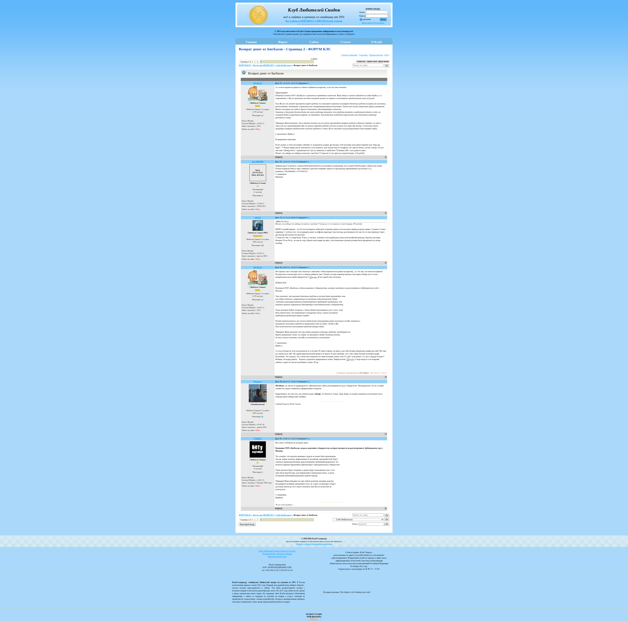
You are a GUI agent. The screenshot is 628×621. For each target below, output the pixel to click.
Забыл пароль (367, 22)
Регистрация (379, 22)
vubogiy (257, 217)
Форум (282, 42)
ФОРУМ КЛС (245, 65)
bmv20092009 (257, 161)
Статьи (345, 42)
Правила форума (376, 55)
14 (309, 267)
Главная (251, 42)
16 (309, 438)
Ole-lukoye (257, 83)
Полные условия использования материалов (314, 544)
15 (309, 381)
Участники (363, 55)
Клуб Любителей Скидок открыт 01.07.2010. (277, 551)
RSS (386, 55)
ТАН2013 (258, 438)
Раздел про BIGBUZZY (263, 65)
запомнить (366, 19)
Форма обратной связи (277, 556)
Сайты (314, 42)
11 (309, 83)
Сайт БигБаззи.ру (284, 65)
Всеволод (258, 381)
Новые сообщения (349, 55)
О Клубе (376, 42)
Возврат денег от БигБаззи (305, 65)
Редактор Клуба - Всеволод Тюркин (277, 553)
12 (309, 161)
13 (309, 217)
